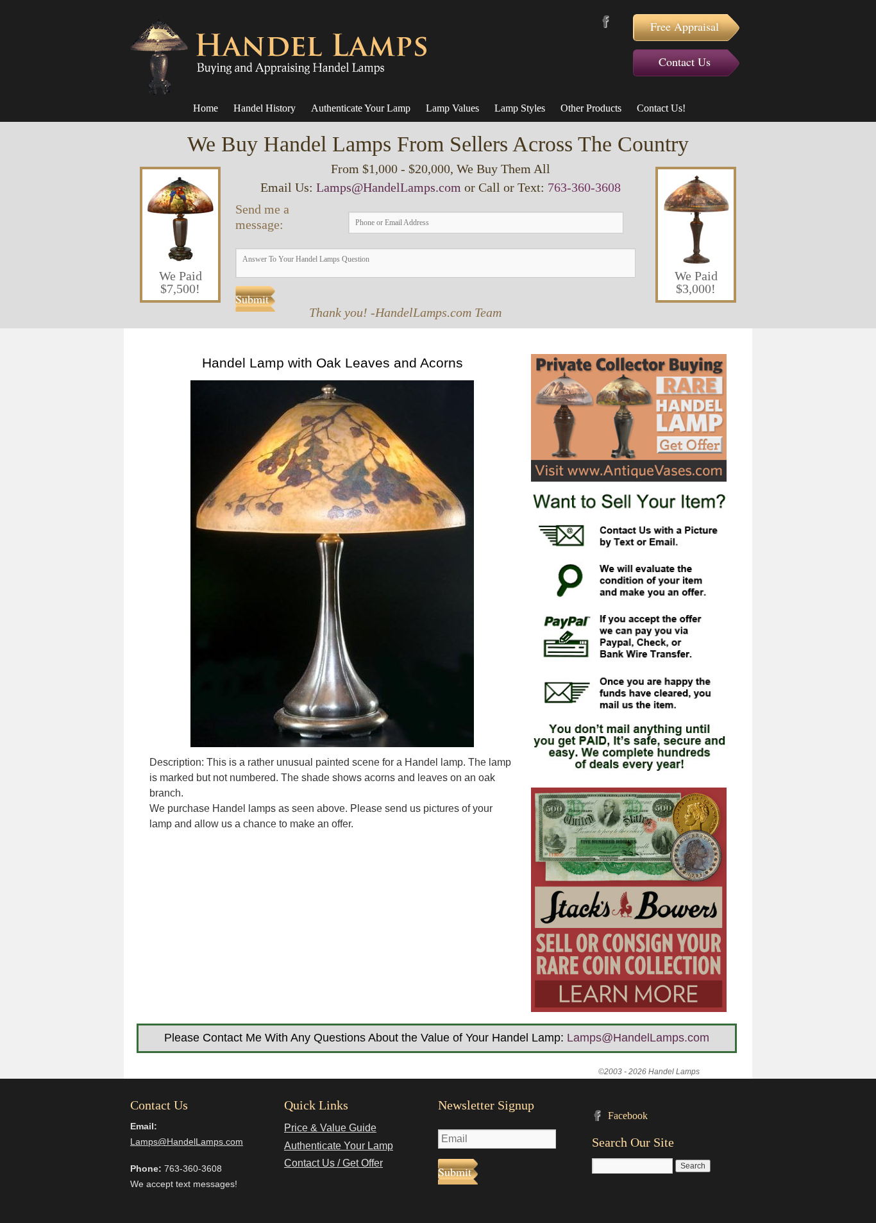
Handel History (264, 108)
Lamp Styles (519, 108)
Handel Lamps (278, 57)
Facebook (606, 21)
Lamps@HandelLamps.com (388, 187)
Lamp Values (452, 108)
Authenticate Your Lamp (360, 108)
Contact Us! (661, 108)
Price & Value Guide (330, 1127)
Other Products (590, 108)
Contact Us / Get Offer (333, 1163)
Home (205, 108)
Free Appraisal (684, 26)
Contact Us (685, 61)
